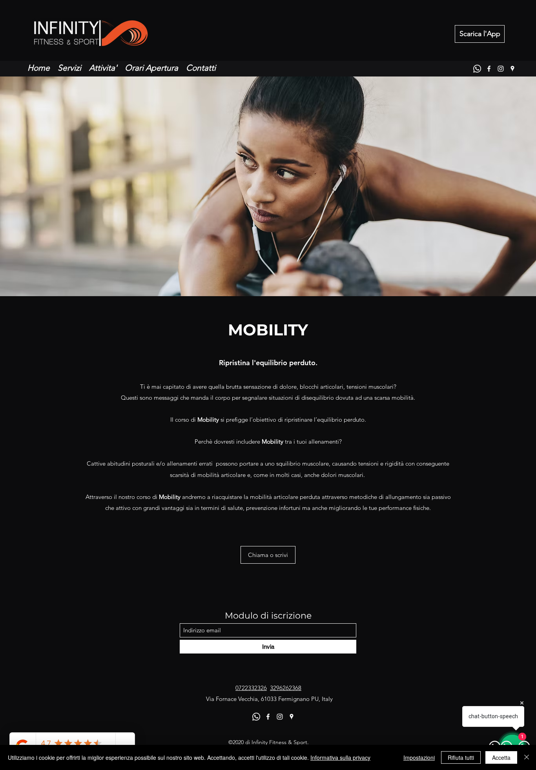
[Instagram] (501, 69)
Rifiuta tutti (461, 757)
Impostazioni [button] (419, 757)
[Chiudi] (526, 757)
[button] (268, 555)
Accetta (501, 757)
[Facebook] (489, 69)
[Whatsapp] (477, 69)
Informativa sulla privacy (340, 757)
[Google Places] (512, 69)
